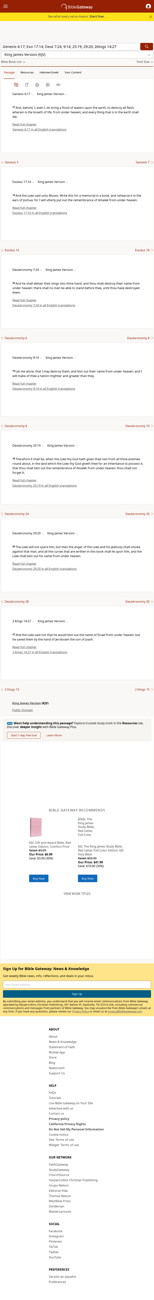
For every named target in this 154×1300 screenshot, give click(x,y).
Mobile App (57, 1052)
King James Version (26, 703)
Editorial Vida (58, 1191)
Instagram (56, 1236)
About (53, 1036)
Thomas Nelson (60, 1196)
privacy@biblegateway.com (125, 1011)
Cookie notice (58, 1134)
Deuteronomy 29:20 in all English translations (44, 569)
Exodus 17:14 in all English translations (39, 213)
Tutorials (55, 1098)
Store (53, 1057)
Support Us (57, 1073)
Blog (52, 1063)
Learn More (54, 735)
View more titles (77, 894)
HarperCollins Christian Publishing (73, 1180)
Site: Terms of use (61, 1140)
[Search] (146, 46)
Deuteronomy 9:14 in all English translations (43, 389)
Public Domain (22, 710)
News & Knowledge (62, 1042)
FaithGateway (58, 1164)
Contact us (56, 1113)
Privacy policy (59, 1119)
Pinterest (55, 1241)
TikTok (53, 1247)
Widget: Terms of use (64, 1145)
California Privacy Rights (67, 1124)
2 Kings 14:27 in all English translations (39, 652)
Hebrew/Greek (49, 72)
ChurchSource (59, 1175)
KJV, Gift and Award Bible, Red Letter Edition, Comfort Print (50, 845)
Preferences (57, 1282)
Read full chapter (24, 124)
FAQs (52, 1093)
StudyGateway (59, 1170)
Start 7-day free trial (24, 735)
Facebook (56, 1231)
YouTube (55, 1257)
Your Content (73, 72)
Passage (9, 72)
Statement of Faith (62, 1047)
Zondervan (56, 1206)
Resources (27, 72)
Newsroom (57, 1068)
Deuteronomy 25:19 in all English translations (44, 486)
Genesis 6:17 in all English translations (39, 129)
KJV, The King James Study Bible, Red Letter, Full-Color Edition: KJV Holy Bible (101, 850)
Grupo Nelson (59, 1185)
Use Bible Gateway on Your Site (71, 1103)
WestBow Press (60, 1201)
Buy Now (39, 878)
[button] (148, 6)
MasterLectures (60, 1211)
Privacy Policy (80, 1011)
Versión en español (62, 1277)
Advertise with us (61, 1108)
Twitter (54, 1252)
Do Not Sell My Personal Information (76, 1129)
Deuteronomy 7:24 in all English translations (43, 305)
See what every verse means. (76, 16)
